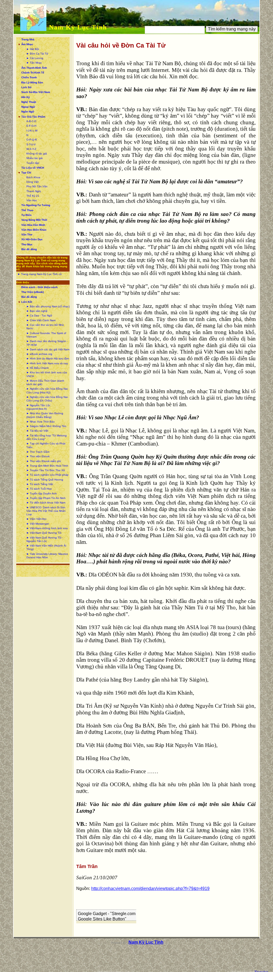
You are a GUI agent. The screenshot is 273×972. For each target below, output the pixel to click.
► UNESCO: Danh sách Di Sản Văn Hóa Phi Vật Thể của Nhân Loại (46, 511)
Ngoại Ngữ (28, 106)
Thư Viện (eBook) (32, 292)
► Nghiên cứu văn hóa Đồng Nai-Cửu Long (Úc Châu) (47, 399)
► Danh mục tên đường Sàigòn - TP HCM (47, 343)
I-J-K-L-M (31, 130)
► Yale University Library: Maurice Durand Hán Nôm (47, 555)
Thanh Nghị (33, 191)
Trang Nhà (27, 39)
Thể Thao (27, 210)
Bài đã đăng (29, 249)
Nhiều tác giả (34, 158)
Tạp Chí (26, 172)
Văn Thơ (26, 234)
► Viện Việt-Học (36, 518)
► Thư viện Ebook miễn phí (43, 461)
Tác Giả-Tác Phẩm (33, 116)
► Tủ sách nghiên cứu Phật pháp (47, 474)
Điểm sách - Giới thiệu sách (39, 287)
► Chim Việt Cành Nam (40, 320)
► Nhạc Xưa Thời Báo (40, 421)
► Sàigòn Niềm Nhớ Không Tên (46, 426)
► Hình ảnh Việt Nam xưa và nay (47, 363)
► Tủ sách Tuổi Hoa (39, 488)
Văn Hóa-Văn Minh (33, 224)
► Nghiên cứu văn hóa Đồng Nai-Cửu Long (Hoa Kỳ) (47, 390)
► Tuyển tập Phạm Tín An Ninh (46, 498)
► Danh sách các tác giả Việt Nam (47, 349)
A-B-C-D (31, 121)
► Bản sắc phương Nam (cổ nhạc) (48, 306)
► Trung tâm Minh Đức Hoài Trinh (47, 465)
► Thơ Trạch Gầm (37, 451)
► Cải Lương (34, 58)
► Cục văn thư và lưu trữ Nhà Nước (45, 326)
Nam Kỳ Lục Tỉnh (78, 27)
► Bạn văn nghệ (36, 310)
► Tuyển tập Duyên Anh (41, 493)
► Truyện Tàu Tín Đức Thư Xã (45, 470)
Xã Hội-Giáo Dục (32, 239)
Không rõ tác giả (36, 153)
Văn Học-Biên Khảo (33, 229)
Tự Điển (26, 215)
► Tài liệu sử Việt (37, 430)
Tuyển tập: (33, 162)
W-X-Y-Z (31, 149)
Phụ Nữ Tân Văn (36, 186)
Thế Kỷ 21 (32, 195)
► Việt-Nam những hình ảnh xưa (47, 528)
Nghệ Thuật (28, 101)
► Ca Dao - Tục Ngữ (39, 315)
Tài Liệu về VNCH (32, 167)
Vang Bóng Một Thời (34, 219)
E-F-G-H (31, 125)
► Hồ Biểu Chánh (37, 367)
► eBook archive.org (39, 354)
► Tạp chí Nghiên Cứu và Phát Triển (45, 445)
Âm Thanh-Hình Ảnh (34, 67)
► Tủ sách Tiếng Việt (39, 484)
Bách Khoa (33, 177)
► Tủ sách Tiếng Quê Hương (44, 479)
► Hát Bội (32, 49)
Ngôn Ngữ (27, 111)
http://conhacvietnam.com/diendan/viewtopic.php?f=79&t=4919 (150, 888)
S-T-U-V (31, 144)
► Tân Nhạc (34, 62)
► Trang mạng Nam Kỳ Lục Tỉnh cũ (40, 274)
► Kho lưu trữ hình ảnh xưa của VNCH (46, 374)
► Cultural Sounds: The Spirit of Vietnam (46, 335)
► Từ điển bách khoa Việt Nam (45, 502)
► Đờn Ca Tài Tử (37, 53)
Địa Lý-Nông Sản (32, 82)
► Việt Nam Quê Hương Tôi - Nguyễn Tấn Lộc (44, 539)
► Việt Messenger (37, 523)
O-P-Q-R (31, 139)
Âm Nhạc (27, 44)
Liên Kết (26, 301)
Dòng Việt (32, 181)
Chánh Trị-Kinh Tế (32, 72)
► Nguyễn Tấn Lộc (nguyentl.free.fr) (38, 407)
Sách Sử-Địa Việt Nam (35, 92)
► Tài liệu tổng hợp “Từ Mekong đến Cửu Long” (46, 437)
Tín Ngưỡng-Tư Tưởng (35, 205)
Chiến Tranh (29, 77)
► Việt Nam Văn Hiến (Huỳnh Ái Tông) (46, 547)
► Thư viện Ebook (38, 456)
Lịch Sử (26, 87)
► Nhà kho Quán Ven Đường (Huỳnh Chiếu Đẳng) (44, 415)
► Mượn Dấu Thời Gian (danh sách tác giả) (45, 382)
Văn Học (31, 200)
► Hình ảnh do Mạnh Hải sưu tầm (47, 358)
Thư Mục (27, 244)
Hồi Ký (25, 97)
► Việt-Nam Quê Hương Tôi (43, 532)
